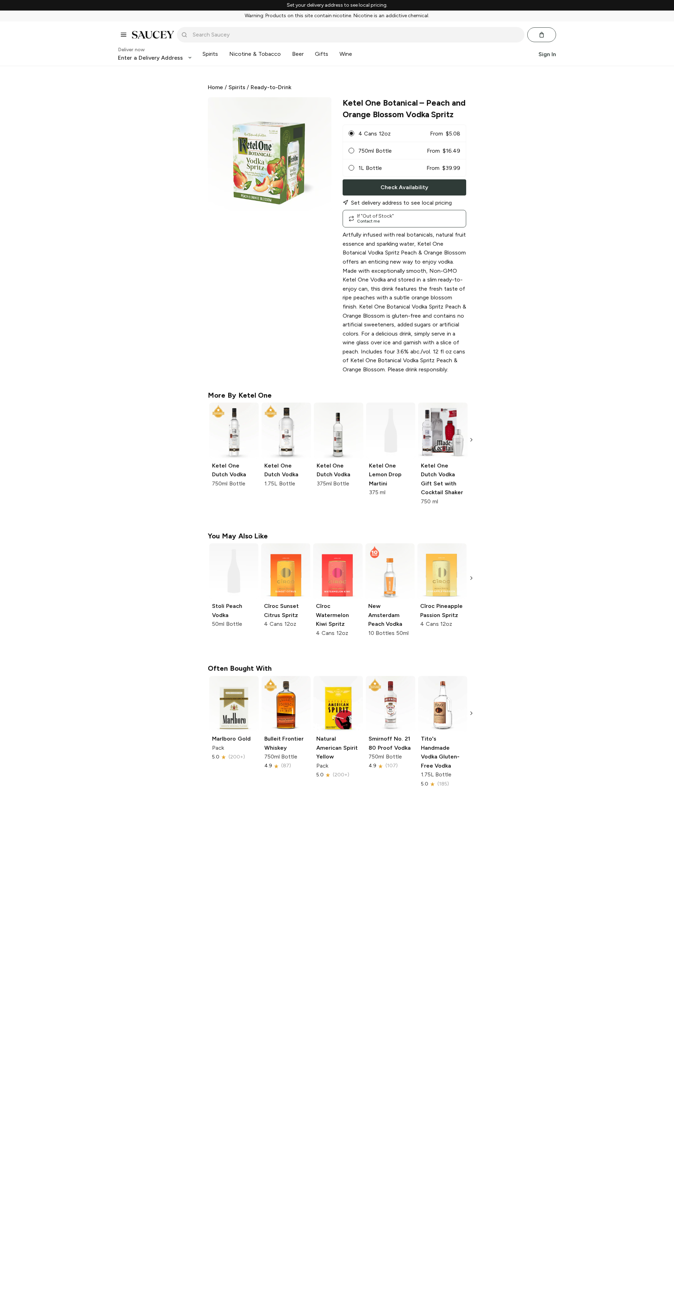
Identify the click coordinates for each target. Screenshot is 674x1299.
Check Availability (404, 187)
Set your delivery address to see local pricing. (337, 5)
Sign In (547, 54)
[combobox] (355, 34)
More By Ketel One (240, 395)
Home (215, 87)
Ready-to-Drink (271, 87)
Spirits (237, 87)
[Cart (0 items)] (541, 34)
